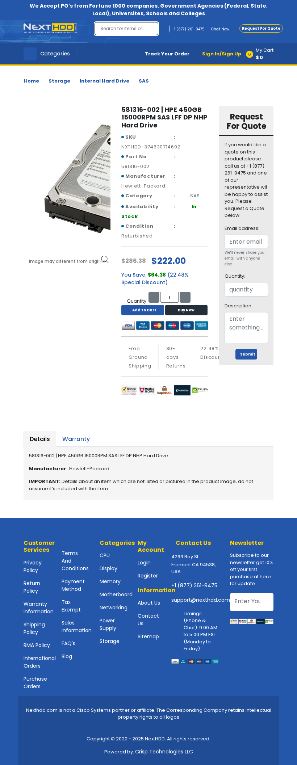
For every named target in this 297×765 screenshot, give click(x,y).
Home (31, 80)
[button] (262, 53)
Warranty (76, 439)
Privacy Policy (33, 566)
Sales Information (77, 626)
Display (108, 568)
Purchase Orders (35, 682)
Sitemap (148, 636)
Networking (113, 607)
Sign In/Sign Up (222, 53)
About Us (149, 602)
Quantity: (235, 276)
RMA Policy (37, 645)
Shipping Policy (34, 628)
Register (148, 575)
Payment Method (73, 585)
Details (40, 439)
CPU (105, 555)
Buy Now (186, 310)
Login (144, 562)
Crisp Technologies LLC (164, 751)
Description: (238, 305)
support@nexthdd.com (200, 600)
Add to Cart (144, 310)
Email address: (242, 228)
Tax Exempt (71, 605)
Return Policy (32, 587)
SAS (144, 80)
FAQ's (68, 643)
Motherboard (116, 594)
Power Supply (108, 624)
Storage (59, 80)
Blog (67, 656)
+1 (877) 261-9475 (194, 585)
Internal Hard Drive (104, 80)
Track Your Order (167, 53)
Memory (110, 581)
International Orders (40, 662)
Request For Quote (261, 28)
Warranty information (39, 607)
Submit (247, 354)
